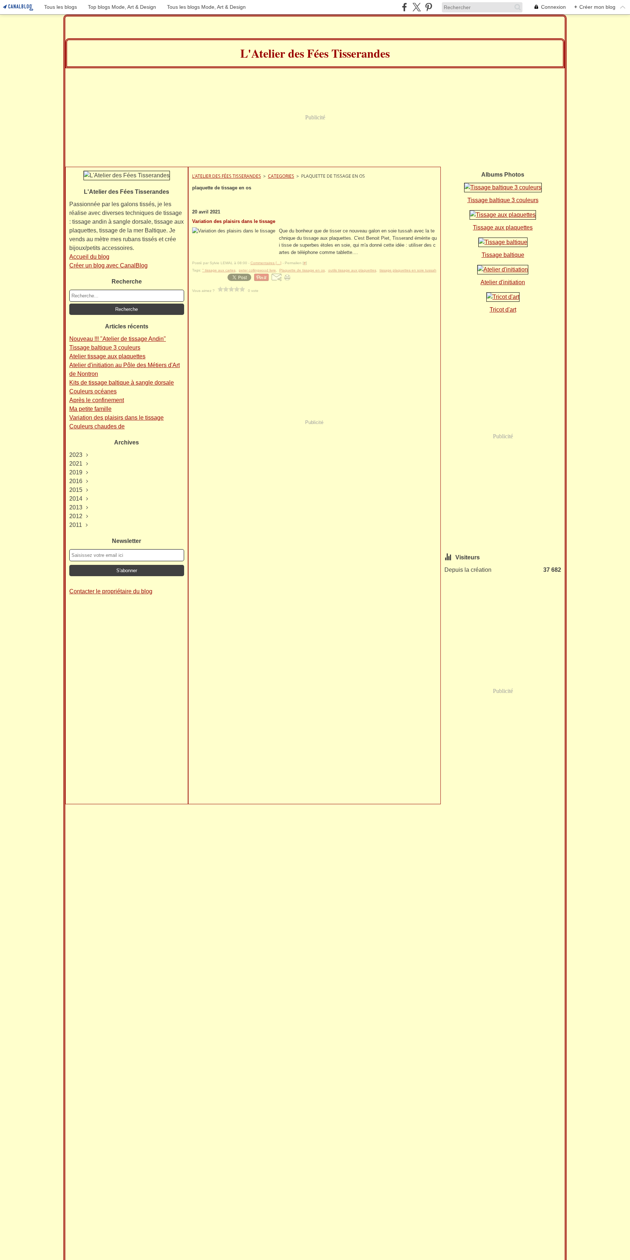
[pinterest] (428, 7)
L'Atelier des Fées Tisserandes (226, 176)
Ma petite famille (90, 409)
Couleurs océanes (93, 391)
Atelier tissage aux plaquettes (107, 356)
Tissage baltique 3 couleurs (104, 347)
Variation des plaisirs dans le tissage (116, 418)
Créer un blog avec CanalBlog (108, 265)
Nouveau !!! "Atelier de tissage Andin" (117, 339)
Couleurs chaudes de (97, 426)
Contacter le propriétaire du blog (110, 591)
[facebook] (404, 7)
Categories (281, 176)
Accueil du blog (89, 257)
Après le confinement (96, 400)
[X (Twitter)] (416, 7)
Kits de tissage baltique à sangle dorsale (121, 382)
